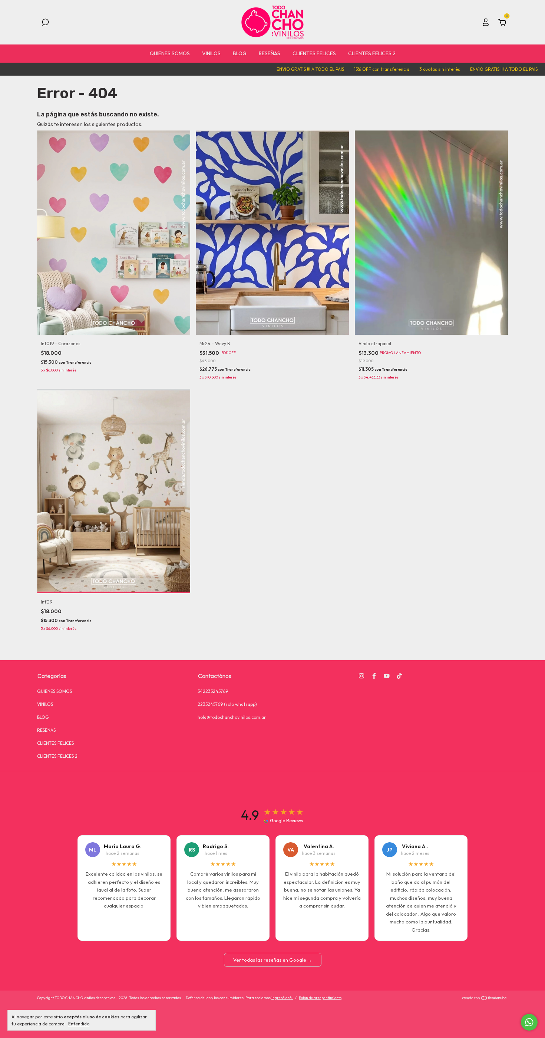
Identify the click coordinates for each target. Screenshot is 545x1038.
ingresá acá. (282, 997)
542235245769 (213, 691)
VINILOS (211, 53)
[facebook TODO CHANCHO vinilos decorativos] (374, 676)
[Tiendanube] (485, 998)
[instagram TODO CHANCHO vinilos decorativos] (361, 676)
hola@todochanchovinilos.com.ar (232, 717)
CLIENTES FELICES (314, 53)
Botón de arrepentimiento (320, 997)
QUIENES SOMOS (170, 53)
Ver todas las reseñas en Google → (272, 960)
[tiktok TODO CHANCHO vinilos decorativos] (399, 676)
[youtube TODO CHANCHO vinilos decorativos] (387, 676)
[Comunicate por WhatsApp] (529, 1022)
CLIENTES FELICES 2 (372, 53)
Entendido (78, 1024)
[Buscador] (45, 23)
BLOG (240, 53)
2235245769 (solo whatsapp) (227, 704)
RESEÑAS (269, 53)
